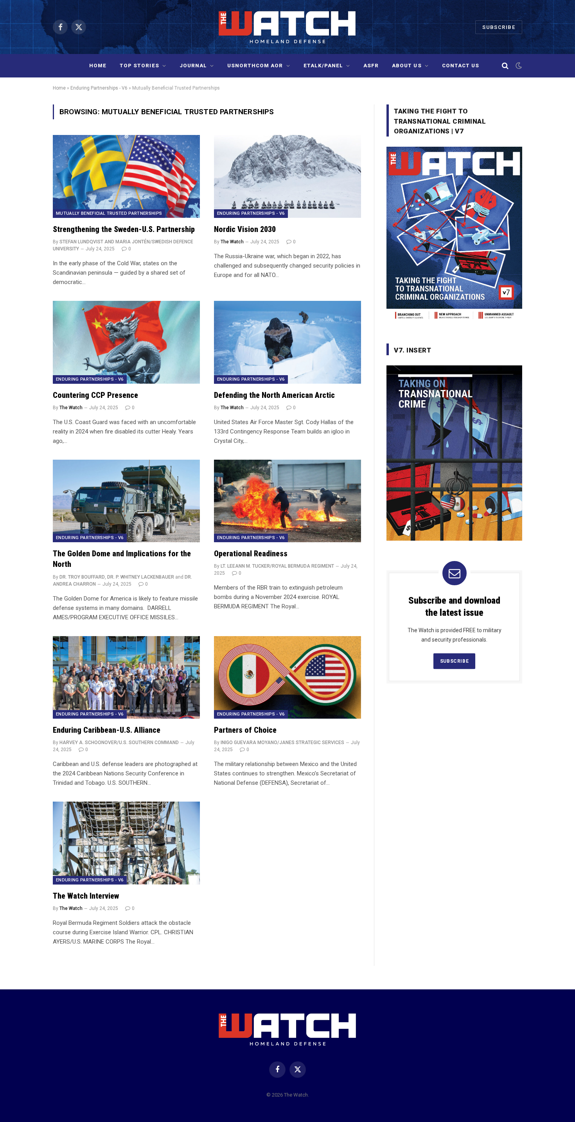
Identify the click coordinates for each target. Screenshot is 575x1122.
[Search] (505, 66)
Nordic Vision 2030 (245, 229)
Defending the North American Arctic (274, 395)
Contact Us (460, 65)
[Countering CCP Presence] (126, 342)
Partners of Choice (245, 730)
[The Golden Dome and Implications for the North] (126, 501)
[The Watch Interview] (126, 843)
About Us (406, 65)
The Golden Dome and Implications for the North (122, 559)
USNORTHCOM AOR (255, 65)
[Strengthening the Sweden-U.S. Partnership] (126, 176)
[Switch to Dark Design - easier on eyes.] (518, 65)
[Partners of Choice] (287, 677)
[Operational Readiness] (287, 501)
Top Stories (139, 65)
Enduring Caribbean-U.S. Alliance (106, 730)
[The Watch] (287, 27)
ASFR (371, 65)
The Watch (232, 242)
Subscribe (498, 27)
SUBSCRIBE (454, 661)
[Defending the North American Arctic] (287, 342)
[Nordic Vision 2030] (287, 176)
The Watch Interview (86, 896)
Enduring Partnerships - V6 (99, 88)
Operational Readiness (251, 553)
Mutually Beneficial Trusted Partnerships (109, 213)
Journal (193, 65)
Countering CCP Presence (95, 395)
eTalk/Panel (323, 65)
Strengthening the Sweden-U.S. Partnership (124, 229)
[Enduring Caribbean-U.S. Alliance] (126, 677)
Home (97, 65)
